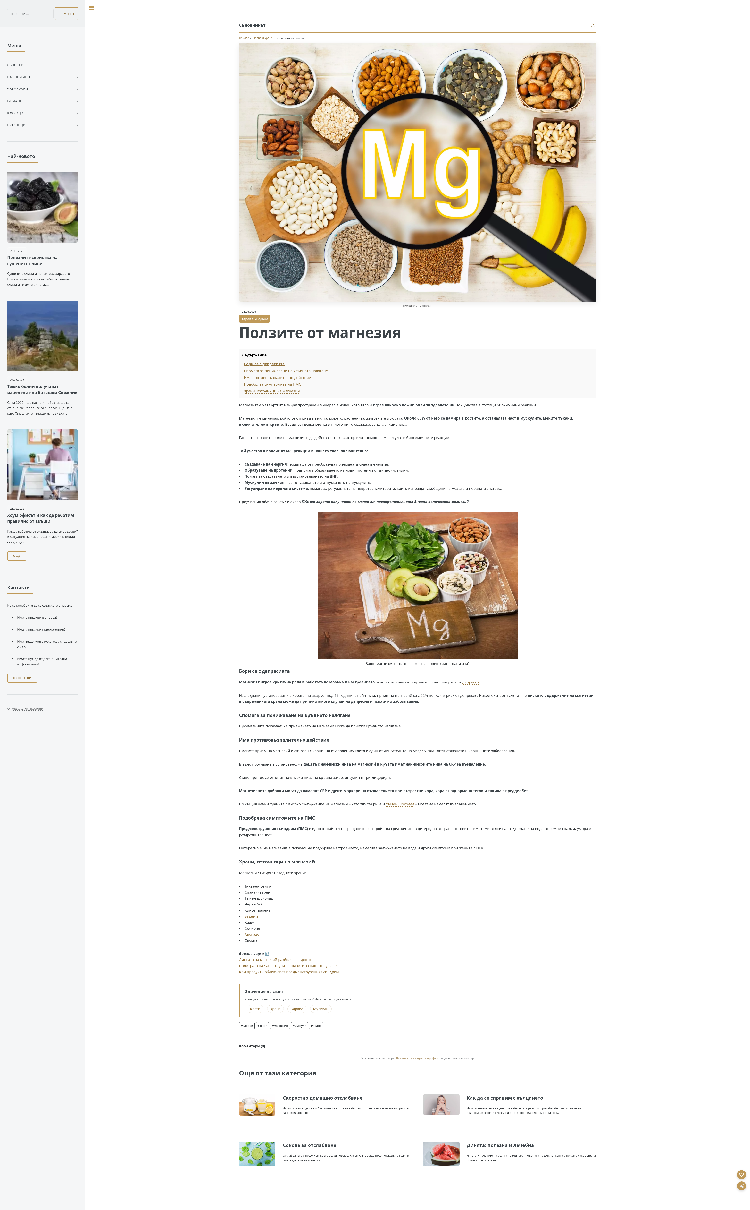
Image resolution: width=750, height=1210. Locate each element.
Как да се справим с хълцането (505, 1097)
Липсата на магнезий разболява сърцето (275, 959)
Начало (244, 38)
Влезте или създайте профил (417, 1058)
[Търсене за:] (30, 14)
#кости (262, 1026)
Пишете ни (22, 678)
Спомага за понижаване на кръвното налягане (286, 370)
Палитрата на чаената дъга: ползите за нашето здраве (288, 965)
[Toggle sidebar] (91, 8)
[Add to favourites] (741, 1174)
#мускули (299, 1026)
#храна (316, 1026)
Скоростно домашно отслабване (322, 1097)
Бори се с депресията (264, 363)
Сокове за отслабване (309, 1145)
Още (17, 556)
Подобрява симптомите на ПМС (272, 384)
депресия (470, 682)
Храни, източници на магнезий (272, 391)
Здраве (297, 1008)
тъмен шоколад (400, 804)
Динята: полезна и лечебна (500, 1145)
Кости (255, 1008)
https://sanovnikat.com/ (27, 708)
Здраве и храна (262, 38)
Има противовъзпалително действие (277, 377)
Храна (275, 1008)
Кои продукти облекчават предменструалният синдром (289, 971)
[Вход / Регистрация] (592, 25)
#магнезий (280, 1026)
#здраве (247, 1026)
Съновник (16, 65)
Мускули (321, 1008)
